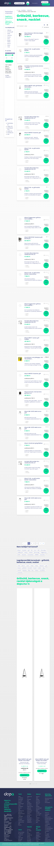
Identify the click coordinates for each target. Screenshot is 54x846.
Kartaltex (42, 554)
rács (35, 550)
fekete (36, 570)
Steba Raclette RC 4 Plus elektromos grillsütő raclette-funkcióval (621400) (30, 807)
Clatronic (9, 35)
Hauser (9, 37)
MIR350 (37, 554)
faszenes (24, 554)
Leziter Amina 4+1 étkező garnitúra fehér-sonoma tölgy (38, 837)
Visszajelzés (35, 3)
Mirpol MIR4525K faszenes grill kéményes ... (33, 237)
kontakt (30, 568)
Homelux (24, 550)
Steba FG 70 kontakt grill (29, 799)
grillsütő (24, 568)
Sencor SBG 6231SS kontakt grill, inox (38, 799)
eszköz (26, 552)
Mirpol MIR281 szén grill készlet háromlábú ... (33, 86)
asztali (19, 570)
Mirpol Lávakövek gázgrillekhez (33, 443)
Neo (33, 570)
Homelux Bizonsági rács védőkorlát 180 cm (31, 253)
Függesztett (44, 552)
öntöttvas (20, 572)
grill (29, 550)
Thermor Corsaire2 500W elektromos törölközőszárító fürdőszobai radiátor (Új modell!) (49, 828)
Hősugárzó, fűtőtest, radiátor (49, 808)
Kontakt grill (10, 32)
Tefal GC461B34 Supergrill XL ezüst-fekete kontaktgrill (21, 800)
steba (32, 565)
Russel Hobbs (8, 41)
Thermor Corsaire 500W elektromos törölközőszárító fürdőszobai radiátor (49, 817)
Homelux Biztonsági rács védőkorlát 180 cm (31, 117)
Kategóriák (19, 3)
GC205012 (42, 570)
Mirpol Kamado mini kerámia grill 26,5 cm (32, 392)
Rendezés (45, 27)
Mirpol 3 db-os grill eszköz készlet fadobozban (32, 273)
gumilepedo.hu (46, 69)
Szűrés (9, 61)
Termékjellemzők (9, 27)
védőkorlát (20, 552)
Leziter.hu (9, 131)
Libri (8, 134)
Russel (35, 568)
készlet (31, 552)
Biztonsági (36, 552)
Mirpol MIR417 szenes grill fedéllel (31, 338)
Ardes (8, 33)
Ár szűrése (8, 50)
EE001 (18, 554)
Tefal (8, 47)
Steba (8, 45)
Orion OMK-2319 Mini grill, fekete (20, 838)
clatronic (41, 565)
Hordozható (31, 554)
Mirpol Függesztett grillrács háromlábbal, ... (32, 218)
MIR (38, 550)
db (31, 550)
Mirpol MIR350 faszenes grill (32, 132)
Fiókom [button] (44, 2)
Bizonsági (43, 550)
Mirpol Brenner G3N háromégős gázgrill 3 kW (33, 33)
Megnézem (46, 41)
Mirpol (19, 550)
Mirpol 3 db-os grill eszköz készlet (32, 49)
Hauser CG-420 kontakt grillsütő (29, 840)
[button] (30, 783)
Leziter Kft (10, 126)
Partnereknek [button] (46, 4)
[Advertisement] (9, 97)
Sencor (9, 43)
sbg (44, 568)
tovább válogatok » (8, 76)
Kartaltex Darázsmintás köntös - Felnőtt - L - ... (33, 66)
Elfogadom (48, 843)
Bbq (29, 570)
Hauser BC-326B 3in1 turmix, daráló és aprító (29, 833)
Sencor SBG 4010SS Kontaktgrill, (39, 806)
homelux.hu (10, 132)
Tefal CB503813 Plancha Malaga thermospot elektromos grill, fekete (21, 820)
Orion (8, 38)
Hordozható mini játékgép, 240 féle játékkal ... (33, 358)
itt (39, 844)
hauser (19, 568)
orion (27, 565)
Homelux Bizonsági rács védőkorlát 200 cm (31, 168)
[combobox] (28, 2)
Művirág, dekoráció (48, 795)
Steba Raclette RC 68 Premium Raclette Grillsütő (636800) (29, 818)
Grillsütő (9, 30)
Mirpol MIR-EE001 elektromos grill (32, 412)
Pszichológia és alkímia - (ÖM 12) (21, 834)
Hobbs (39, 568)
